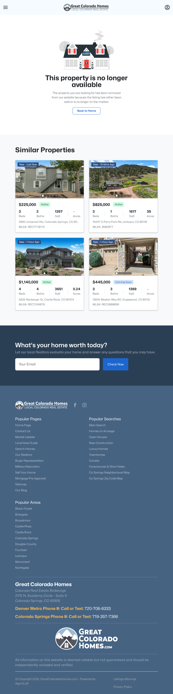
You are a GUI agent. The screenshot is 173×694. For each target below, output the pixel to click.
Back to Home (86, 110)
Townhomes (97, 454)
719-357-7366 (105, 616)
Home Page (23, 425)
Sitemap (20, 484)
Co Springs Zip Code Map (106, 478)
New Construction (101, 443)
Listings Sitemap (125, 679)
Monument (22, 561)
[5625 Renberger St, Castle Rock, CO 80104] (49, 256)
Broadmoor (23, 520)
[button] (5, 7)
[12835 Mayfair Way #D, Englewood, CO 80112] (123, 256)
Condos (94, 460)
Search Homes (25, 448)
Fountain (21, 550)
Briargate (21, 514)
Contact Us (22, 431)
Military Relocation (27, 466)
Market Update (25, 437)
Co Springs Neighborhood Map (109, 472)
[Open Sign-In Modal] (167, 7)
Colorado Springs (26, 538)
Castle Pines (23, 526)
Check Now (116, 364)
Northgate (22, 567)
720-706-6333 (98, 608)
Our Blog (21, 490)
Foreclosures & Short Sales (107, 466)
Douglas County (25, 544)
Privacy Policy (123, 687)
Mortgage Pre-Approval (30, 478)
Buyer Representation (29, 460)
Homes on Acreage (101, 431)
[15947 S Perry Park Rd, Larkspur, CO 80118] (123, 179)
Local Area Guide (26, 443)
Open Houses (98, 437)
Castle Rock (23, 532)
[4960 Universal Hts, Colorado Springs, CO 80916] (49, 179)
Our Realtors (23, 454)
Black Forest (23, 508)
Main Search (97, 425)
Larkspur (21, 556)
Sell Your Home (25, 472)
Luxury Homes (98, 448)
